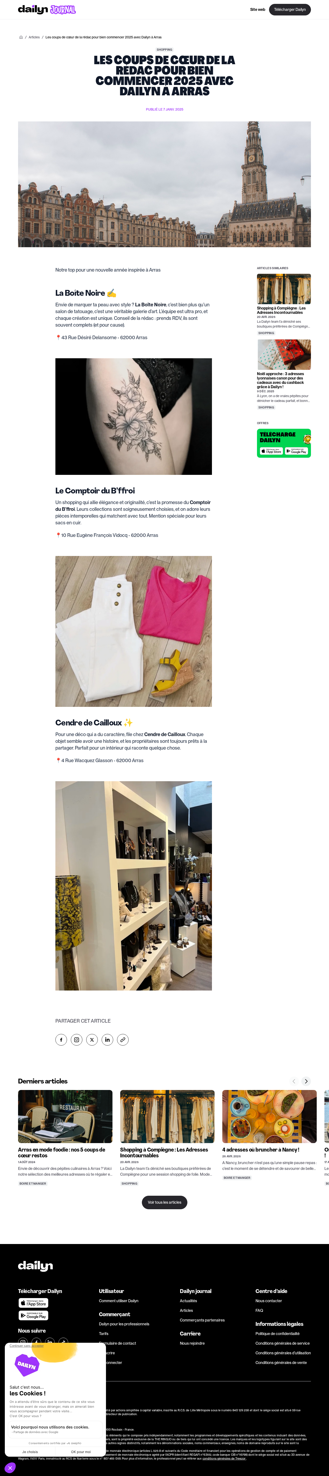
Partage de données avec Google (35, 1432)
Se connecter (110, 1362)
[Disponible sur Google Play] (296, 451)
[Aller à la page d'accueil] (47, 9)
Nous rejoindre (192, 1343)
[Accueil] (21, 37)
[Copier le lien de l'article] (123, 1040)
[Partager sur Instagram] (76, 1040)
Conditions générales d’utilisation (283, 1353)
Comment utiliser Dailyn (118, 1301)
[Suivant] (306, 1081)
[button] (10, 1468)
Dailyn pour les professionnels (124, 1324)
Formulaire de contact (117, 1343)
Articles (186, 1310)
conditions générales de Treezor (224, 1458)
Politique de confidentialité (278, 1333)
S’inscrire (107, 1353)
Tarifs (103, 1333)
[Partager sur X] (92, 1040)
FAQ (259, 1310)
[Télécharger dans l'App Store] (271, 451)
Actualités (188, 1301)
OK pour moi (81, 1452)
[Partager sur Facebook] (61, 1040)
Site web (257, 9)
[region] (164, 1142)
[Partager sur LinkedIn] (107, 1040)
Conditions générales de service (283, 1343)
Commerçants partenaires (202, 1320)
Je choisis (30, 1452)
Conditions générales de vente (281, 1362)
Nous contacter (269, 1301)
